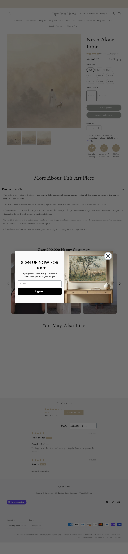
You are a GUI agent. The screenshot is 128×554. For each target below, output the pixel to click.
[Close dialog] (108, 256)
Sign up (39, 291)
